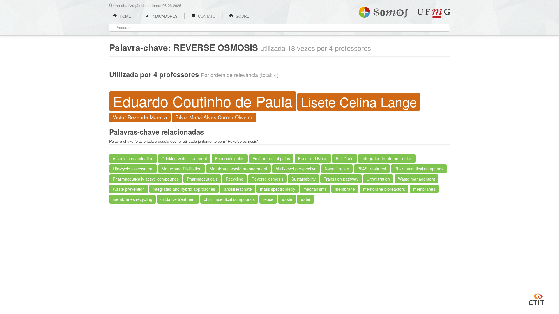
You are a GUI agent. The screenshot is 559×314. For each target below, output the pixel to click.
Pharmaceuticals (202, 179)
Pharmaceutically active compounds (146, 179)
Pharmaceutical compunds (419, 169)
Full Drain (344, 158)
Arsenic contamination (133, 158)
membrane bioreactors (384, 189)
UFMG (433, 13)
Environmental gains (271, 158)
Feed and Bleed (313, 158)
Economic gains (229, 158)
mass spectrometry (277, 189)
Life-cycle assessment (133, 169)
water (305, 199)
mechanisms (315, 189)
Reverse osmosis (267, 179)
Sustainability (303, 179)
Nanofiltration (337, 169)
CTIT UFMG (536, 298)
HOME (124, 16)
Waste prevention (129, 189)
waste (287, 199)
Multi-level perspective (295, 169)
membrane (345, 189)
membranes (424, 189)
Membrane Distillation (181, 169)
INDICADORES (164, 16)
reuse (268, 199)
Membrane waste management (238, 169)
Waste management (416, 179)
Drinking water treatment (184, 158)
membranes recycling (132, 199)
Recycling (234, 179)
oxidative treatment (178, 199)
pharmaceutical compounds (229, 199)
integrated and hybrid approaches (184, 189)
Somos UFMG (383, 11)
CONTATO (206, 16)
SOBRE (242, 16)
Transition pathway (341, 179)
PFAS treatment (371, 169)
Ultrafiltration (378, 179)
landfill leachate (237, 189)
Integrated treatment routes (387, 158)
